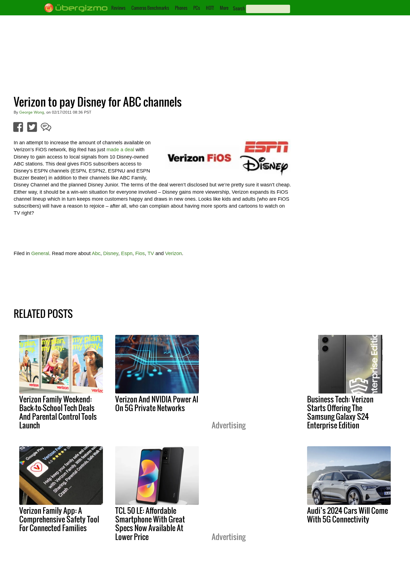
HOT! (210, 7)
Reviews (118, 7)
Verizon (173, 253)
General (40, 253)
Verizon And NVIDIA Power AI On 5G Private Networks (156, 403)
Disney (110, 253)
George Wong (31, 112)
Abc (96, 253)
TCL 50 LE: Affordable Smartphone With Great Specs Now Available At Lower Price (150, 523)
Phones (181, 7)
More (224, 7)
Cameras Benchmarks (150, 7)
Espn (126, 253)
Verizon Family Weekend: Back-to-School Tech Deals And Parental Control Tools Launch (58, 412)
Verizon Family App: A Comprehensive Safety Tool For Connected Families (59, 519)
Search (239, 8)
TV (151, 253)
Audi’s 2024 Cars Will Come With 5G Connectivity (347, 515)
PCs (196, 7)
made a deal (120, 149)
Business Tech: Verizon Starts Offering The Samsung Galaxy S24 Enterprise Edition (340, 412)
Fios (140, 253)
